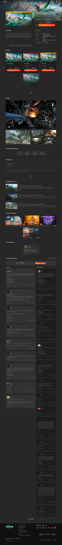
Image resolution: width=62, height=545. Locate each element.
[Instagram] (43, 528)
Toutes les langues (53, 258)
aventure (17, 45)
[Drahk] (8, 354)
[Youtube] (49, 528)
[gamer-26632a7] (8, 326)
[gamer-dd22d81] (39, 395)
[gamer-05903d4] (39, 408)
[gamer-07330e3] (39, 442)
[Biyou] (8, 397)
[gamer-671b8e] (8, 291)
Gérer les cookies (8, 539)
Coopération (44, 40)
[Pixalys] (8, 271)
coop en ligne (24, 45)
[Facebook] (46, 528)
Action (54, 40)
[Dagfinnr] (25, 247)
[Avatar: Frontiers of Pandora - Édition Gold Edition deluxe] (31, 61)
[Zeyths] (8, 341)
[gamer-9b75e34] (39, 472)
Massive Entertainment (46, 36)
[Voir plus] (46, 331)
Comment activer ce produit (46, 35)
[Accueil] (4, 2)
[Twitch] (52, 528)
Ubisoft (44, 38)
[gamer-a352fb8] (39, 508)
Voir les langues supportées (46, 34)
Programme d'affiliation (22, 527)
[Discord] (37, 528)
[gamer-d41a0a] (39, 323)
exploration (28, 45)
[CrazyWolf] (8, 384)
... (31, 45)
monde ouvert (13, 45)
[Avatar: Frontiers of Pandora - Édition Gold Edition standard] (14, 61)
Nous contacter (21, 529)
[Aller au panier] (56, 2)
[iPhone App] (41, 534)
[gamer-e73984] (39, 419)
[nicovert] (8, 308)
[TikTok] (55, 528)
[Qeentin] (39, 271)
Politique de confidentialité (22, 526)
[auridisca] (39, 454)
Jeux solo (51, 40)
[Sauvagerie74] (39, 485)
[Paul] (39, 345)
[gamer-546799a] (39, 381)
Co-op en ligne (48, 40)
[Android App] (47, 534)
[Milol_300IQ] (8, 366)
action (20, 45)
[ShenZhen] (39, 292)
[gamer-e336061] (39, 307)
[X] (40, 528)
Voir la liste (44, 33)
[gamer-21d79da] (39, 362)
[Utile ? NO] (33, 285)
